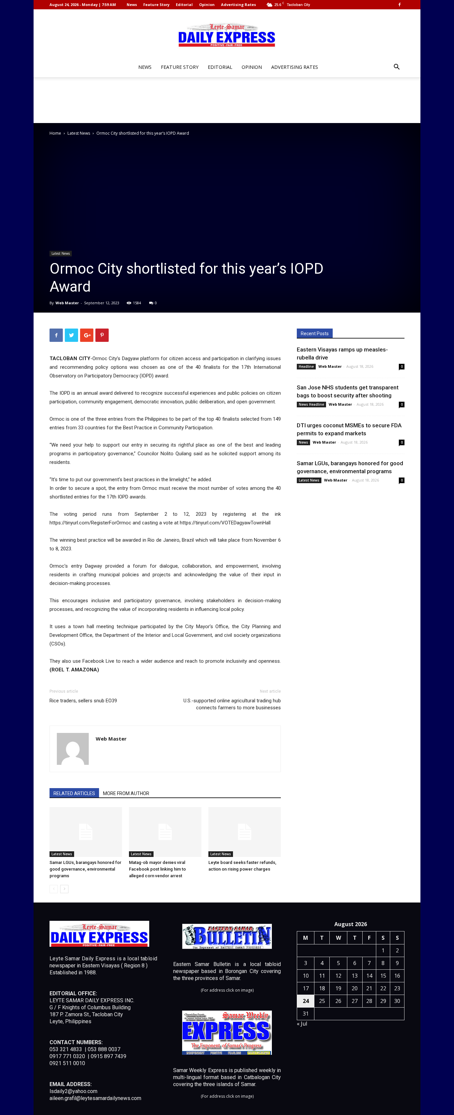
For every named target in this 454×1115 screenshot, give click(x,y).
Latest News (78, 133)
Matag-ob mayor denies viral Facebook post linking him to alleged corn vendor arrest (157, 869)
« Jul (302, 1023)
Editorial (184, 4)
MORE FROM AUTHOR (126, 793)
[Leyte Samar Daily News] (227, 34)
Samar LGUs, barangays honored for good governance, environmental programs (85, 869)
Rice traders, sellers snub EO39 (83, 701)
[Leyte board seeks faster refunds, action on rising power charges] (244, 832)
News (132, 4)
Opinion (207, 4)
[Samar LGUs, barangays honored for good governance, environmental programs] (86, 832)
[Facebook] (399, 4)
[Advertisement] (227, 100)
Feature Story (156, 4)
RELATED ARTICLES (74, 793)
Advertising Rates (238, 4)
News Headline (311, 404)
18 (322, 988)
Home (55, 133)
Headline (306, 366)
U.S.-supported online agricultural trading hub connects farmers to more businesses (232, 704)
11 (322, 975)
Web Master (67, 302)
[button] (396, 68)
